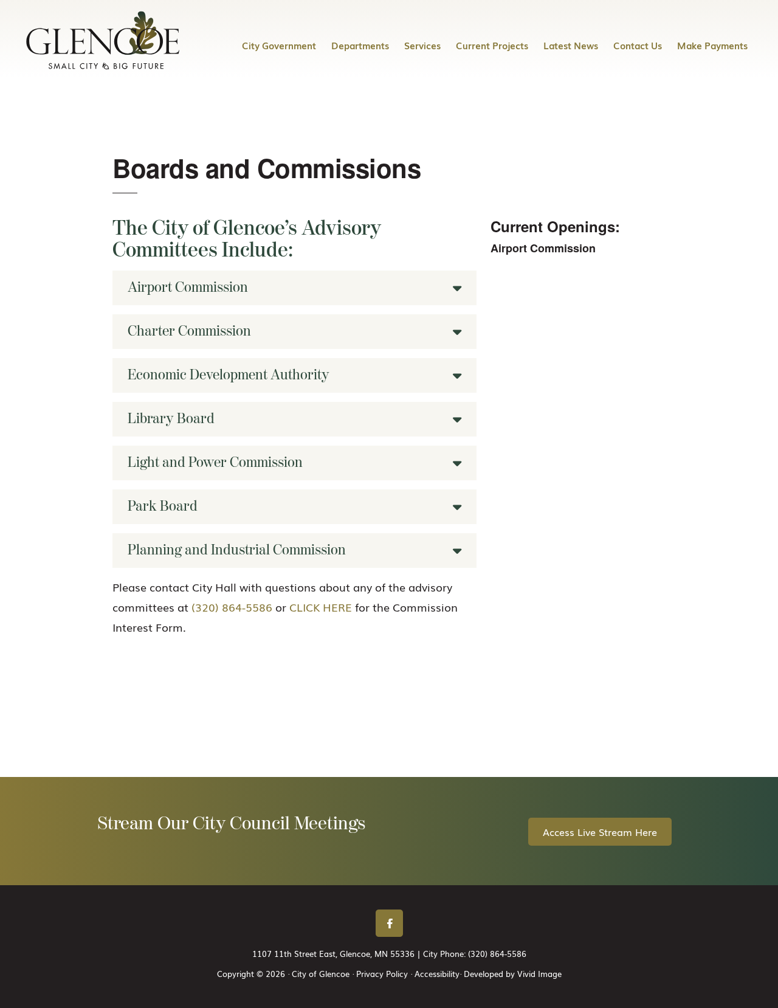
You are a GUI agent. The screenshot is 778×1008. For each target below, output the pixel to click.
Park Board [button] (163, 506)
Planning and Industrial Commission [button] (237, 550)
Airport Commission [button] (188, 287)
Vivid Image (539, 973)
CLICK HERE (320, 607)
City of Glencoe (103, 40)
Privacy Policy (382, 973)
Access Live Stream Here (600, 831)
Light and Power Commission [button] (215, 462)
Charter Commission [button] (189, 331)
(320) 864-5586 (231, 607)
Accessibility (437, 973)
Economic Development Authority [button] (228, 375)
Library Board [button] (171, 418)
